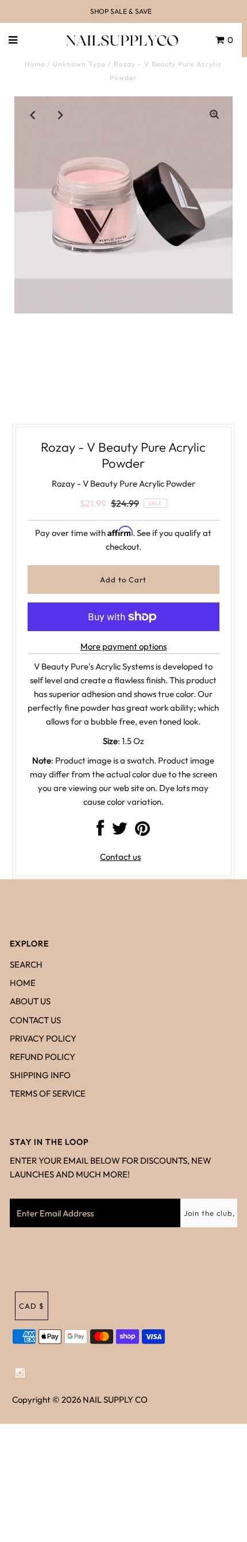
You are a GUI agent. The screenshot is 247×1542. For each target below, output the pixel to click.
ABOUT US (30, 1001)
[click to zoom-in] (214, 114)
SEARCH (26, 964)
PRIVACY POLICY (43, 1038)
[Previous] (32, 114)
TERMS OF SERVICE (48, 1093)
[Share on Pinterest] (142, 831)
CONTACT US (35, 1020)
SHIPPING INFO (40, 1075)
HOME (23, 982)
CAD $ (31, 1305)
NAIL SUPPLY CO (115, 1399)
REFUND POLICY (42, 1056)
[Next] (61, 114)
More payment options (123, 646)
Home (35, 64)
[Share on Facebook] (100, 831)
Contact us (120, 856)
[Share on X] (119, 831)
